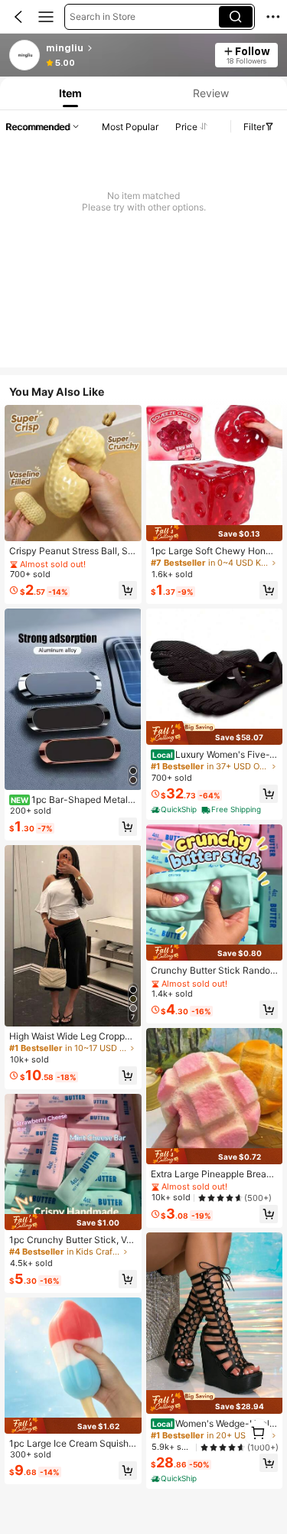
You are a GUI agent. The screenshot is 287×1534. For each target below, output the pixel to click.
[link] (25, 56)
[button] (18, 17)
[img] (73, 1222)
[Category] (46, 17)
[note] (175, 810)
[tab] (68, 93)
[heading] (126, 48)
